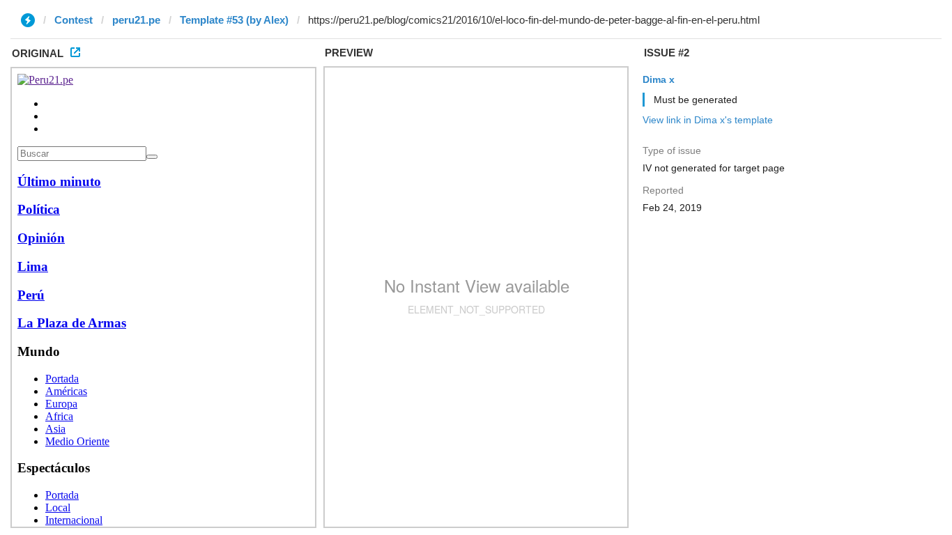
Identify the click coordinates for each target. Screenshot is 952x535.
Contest (73, 20)
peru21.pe (136, 20)
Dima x (659, 79)
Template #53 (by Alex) (234, 20)
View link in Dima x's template (708, 119)
